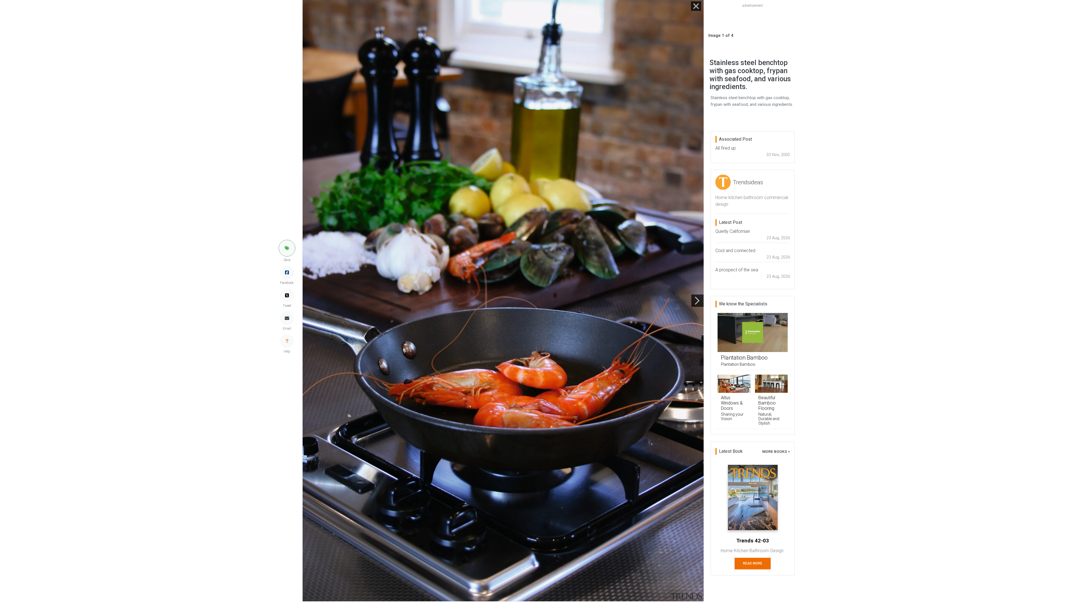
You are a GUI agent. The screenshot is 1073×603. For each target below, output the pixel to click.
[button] (287, 248)
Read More (752, 563)
